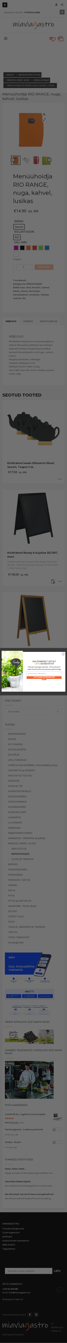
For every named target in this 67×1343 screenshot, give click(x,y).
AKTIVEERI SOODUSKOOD (44, 677)
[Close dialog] (63, 653)
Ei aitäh (44, 680)
